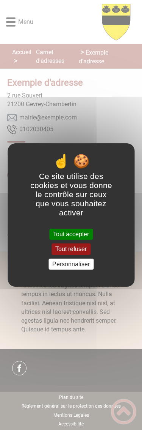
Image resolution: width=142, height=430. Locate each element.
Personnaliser (71, 264)
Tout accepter (71, 234)
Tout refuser (71, 249)
